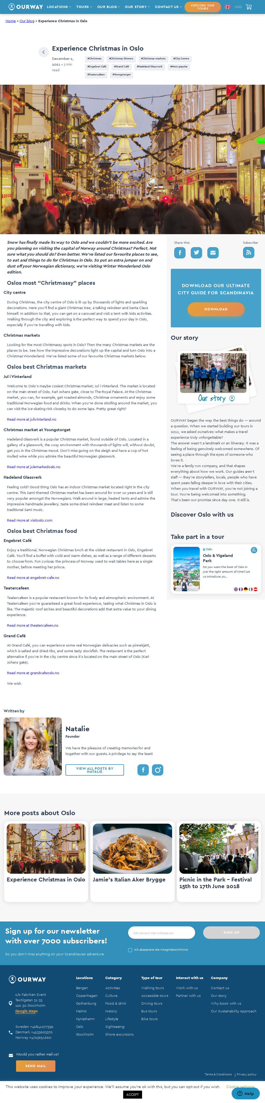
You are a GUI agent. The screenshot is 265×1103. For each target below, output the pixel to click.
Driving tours (151, 1003)
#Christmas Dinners (121, 58)
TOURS (82, 7)
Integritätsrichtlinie (174, 949)
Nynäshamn (85, 1019)
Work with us (187, 988)
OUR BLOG (107, 7)
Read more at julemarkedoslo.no (34, 467)
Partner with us (188, 996)
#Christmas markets (153, 58)
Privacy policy (246, 1074)
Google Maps (26, 1011)
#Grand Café (121, 66)
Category (113, 978)
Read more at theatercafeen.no (32, 625)
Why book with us (226, 1003)
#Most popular (179, 66)
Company (219, 978)
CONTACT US (167, 7)
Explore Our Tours (203, 7)
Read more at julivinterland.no (31, 419)
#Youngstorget (121, 74)
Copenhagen (87, 996)
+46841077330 (41, 1027)
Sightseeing (114, 1027)
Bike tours (149, 1019)
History (111, 1011)
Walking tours (152, 988)
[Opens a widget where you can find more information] (245, 1094)
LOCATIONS (57, 7)
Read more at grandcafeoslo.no (33, 673)
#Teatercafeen (96, 74)
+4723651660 (40, 1037)
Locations (84, 978)
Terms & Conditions (218, 1074)
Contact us (220, 988)
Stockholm (85, 1034)
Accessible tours (154, 996)
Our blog (27, 21)
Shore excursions (119, 1034)
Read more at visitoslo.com (29, 520)
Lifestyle (111, 1019)
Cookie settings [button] (240, 1087)
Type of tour (152, 978)
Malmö (81, 1011)
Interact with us (189, 978)
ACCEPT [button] (132, 1094)
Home (11, 21)
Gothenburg (86, 1003)
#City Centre (181, 58)
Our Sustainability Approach (233, 1011)
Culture (111, 996)
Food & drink (115, 1003)
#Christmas (94, 58)
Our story (218, 996)
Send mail (35, 1066)
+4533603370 (42, 1032)
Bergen (82, 988)
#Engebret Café (96, 66)
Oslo (80, 1027)
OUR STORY (136, 7)
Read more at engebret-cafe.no (33, 578)
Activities (112, 988)
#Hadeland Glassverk (150, 66)
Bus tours (149, 1011)
